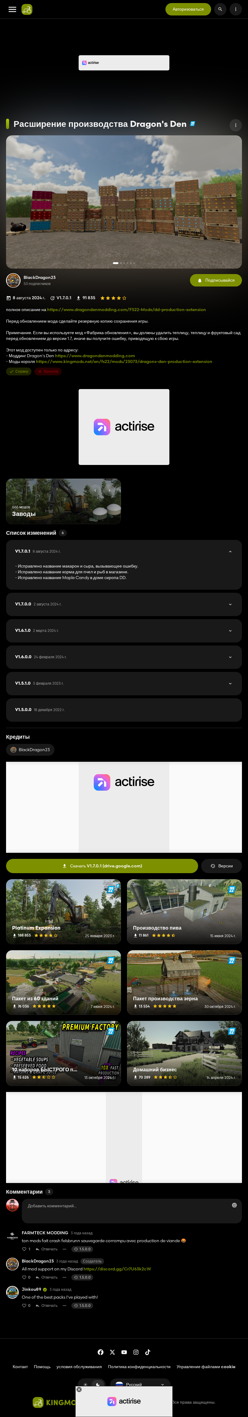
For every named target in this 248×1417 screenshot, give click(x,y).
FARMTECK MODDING (45, 1233)
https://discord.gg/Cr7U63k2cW (117, 1269)
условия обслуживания (79, 1366)
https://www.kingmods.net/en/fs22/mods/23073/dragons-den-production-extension (124, 361)
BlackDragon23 (40, 277)
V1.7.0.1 (38, 551)
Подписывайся (220, 280)
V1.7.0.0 (38, 604)
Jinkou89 (31, 1289)
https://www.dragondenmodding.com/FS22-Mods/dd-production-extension (126, 309)
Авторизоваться (188, 9)
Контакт (20, 1366)
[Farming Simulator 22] (192, 124)
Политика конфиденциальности (139, 1366)
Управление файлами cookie (206, 1366)
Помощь (42, 1366)
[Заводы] (105, 513)
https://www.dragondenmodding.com (95, 355)
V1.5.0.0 (40, 709)
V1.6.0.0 (41, 657)
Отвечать (49, 1249)
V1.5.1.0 (39, 683)
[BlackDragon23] (13, 280)
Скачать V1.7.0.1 (106, 866)
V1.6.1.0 (37, 630)
